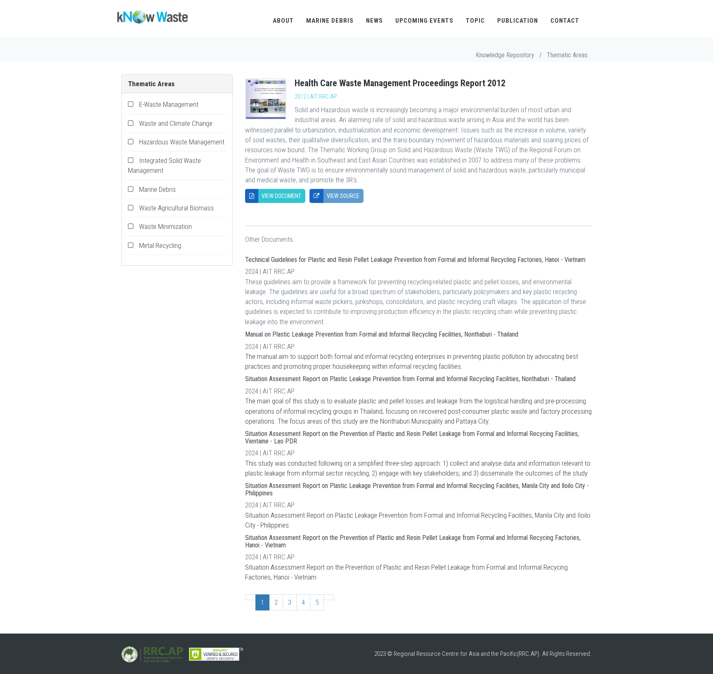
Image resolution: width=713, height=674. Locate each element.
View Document (280, 196)
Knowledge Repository (505, 55)
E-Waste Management (168, 104)
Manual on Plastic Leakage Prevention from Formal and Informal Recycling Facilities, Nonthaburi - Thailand (381, 334)
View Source (342, 196)
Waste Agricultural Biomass (176, 208)
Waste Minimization (165, 226)
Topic (475, 20)
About (283, 20)
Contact (564, 20)
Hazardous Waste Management (181, 142)
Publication (517, 20)
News (374, 20)
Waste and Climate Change (175, 123)
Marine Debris (330, 20)
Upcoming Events (424, 20)
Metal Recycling (160, 245)
